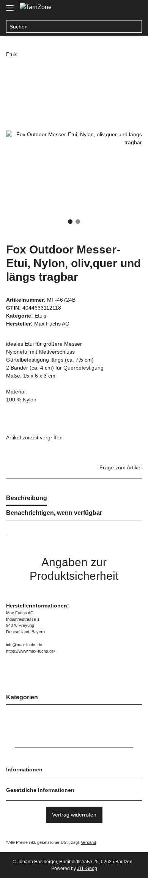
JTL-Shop (87, 868)
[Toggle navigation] (10, 4)
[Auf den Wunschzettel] (126, 88)
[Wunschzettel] (120, 8)
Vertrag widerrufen (74, 815)
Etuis (40, 316)
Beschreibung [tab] (26, 498)
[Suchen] (135, 26)
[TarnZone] (36, 7)
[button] (105, 8)
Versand (88, 842)
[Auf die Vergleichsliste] (106, 88)
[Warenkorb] (135, 8)
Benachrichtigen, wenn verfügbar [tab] (54, 513)
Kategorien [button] (22, 697)
